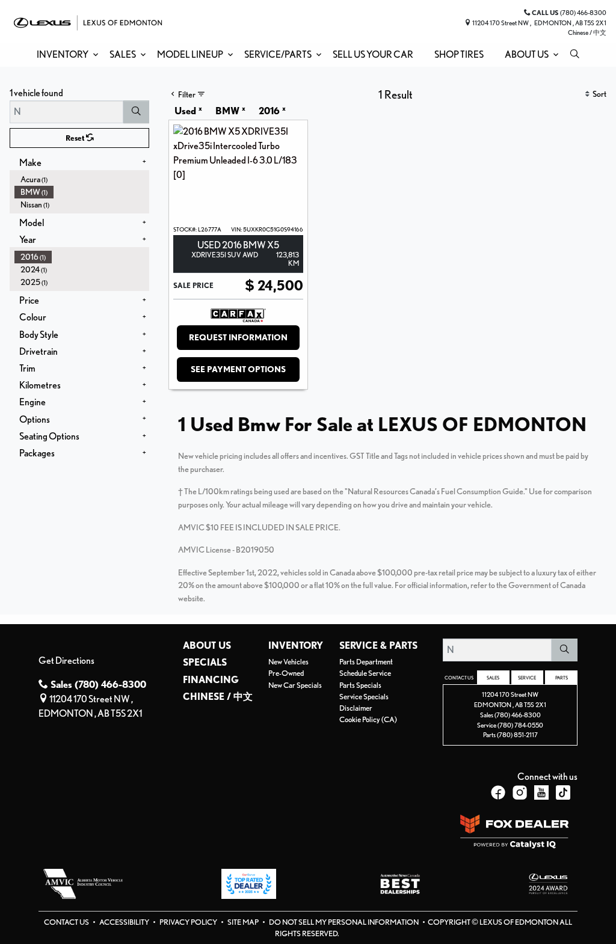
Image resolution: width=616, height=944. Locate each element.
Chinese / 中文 (587, 32)
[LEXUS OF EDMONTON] (88, 21)
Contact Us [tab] (459, 678)
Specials (205, 662)
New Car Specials (295, 685)
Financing (211, 680)
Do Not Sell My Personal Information (344, 922)
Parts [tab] (561, 678)
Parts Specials (360, 685)
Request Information (238, 337)
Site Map (243, 922)
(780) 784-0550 (520, 725)
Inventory (295, 645)
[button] (65, 55)
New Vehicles (288, 661)
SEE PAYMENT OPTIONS (238, 369)
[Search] (136, 111)
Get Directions (66, 660)
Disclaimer (355, 708)
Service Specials (364, 696)
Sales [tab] (493, 678)
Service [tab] (527, 678)
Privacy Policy (188, 922)
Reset (76, 138)
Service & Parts (378, 645)
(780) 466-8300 (517, 715)
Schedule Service (365, 673)
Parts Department (366, 661)
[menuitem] (81, 179)
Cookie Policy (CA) (368, 719)
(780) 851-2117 (517, 735)
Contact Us (67, 922)
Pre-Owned (286, 673)
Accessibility (124, 922)
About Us (207, 645)
